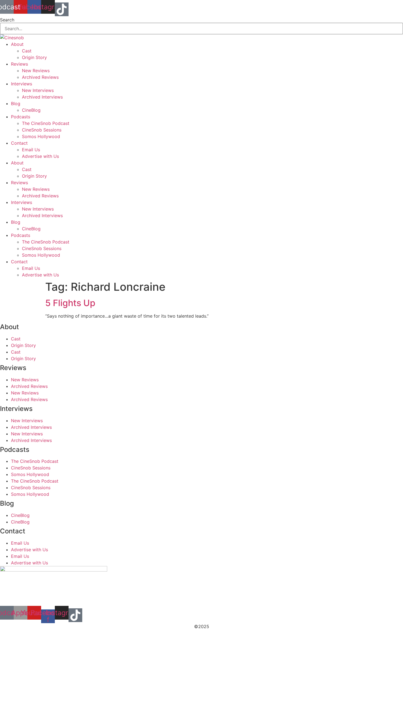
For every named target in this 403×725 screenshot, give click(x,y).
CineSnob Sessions (41, 130)
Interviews (21, 83)
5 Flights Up (70, 303)
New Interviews (38, 90)
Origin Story (34, 57)
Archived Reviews (40, 77)
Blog (15, 103)
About (17, 44)
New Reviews (36, 70)
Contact (19, 143)
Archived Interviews (42, 97)
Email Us (31, 149)
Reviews (19, 64)
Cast (27, 51)
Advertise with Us (40, 156)
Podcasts (20, 116)
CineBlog (31, 110)
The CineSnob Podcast (45, 123)
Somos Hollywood (41, 136)
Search (7, 20)
